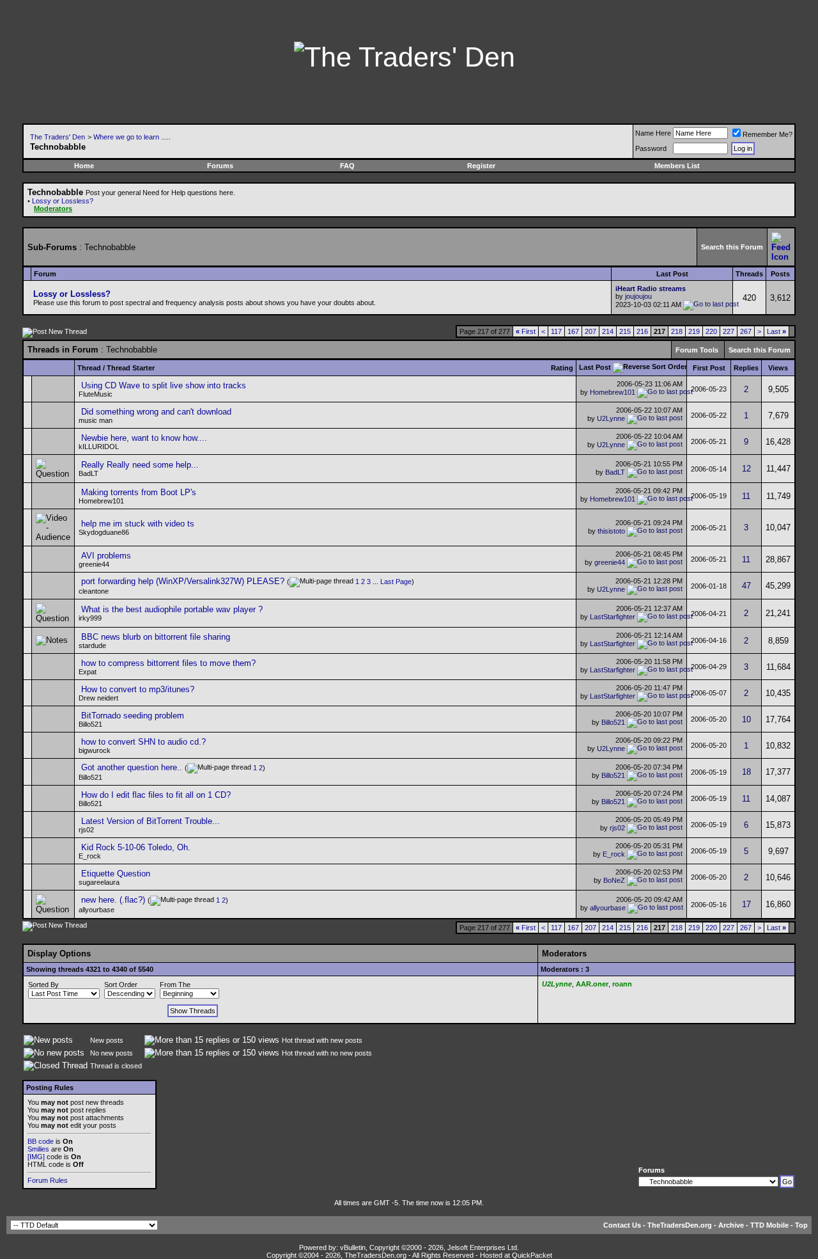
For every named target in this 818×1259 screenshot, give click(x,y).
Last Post (595, 367)
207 (590, 331)
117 (556, 331)
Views (778, 368)
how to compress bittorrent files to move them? (168, 663)
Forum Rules (47, 1180)
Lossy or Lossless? (62, 201)
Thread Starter (131, 368)
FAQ (347, 166)
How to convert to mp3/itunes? (137, 689)
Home (84, 166)
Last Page (396, 581)
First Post (709, 368)
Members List (677, 166)
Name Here (653, 133)
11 (746, 496)
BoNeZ (614, 880)
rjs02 (86, 830)
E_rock (90, 856)
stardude (92, 645)
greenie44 (94, 564)
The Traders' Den (57, 137)
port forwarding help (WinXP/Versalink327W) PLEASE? (182, 581)
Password (651, 148)
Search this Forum (732, 247)
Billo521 (613, 722)
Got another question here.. (131, 767)
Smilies (38, 1149)
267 (746, 331)
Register (481, 166)
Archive (731, 1225)
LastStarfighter (612, 617)
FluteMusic (95, 394)
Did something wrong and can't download (156, 411)
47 (746, 585)
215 (625, 331)
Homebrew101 (612, 392)
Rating (562, 368)
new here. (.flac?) (113, 900)
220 (711, 331)
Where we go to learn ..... (132, 137)
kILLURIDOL (99, 446)
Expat (87, 672)
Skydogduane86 (104, 532)
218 (677, 331)
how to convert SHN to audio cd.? (143, 742)
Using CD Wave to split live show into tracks (163, 385)
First (526, 331)
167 (573, 331)
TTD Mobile (769, 1225)
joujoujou (638, 296)
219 (694, 331)
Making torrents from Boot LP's (138, 492)
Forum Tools (696, 350)
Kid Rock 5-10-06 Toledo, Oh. (135, 847)
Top (801, 1225)
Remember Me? (767, 134)
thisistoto (611, 530)
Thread (89, 368)
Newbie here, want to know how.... (144, 438)
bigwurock (95, 750)
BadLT (88, 473)
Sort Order (120, 984)
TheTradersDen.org (679, 1225)
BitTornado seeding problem (132, 715)
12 (746, 468)
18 (746, 772)
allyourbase (608, 908)
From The (175, 984)
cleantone (94, 591)
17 (746, 904)
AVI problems (106, 555)
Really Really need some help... (140, 465)
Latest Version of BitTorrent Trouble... (150, 821)
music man (95, 420)
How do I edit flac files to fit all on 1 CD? (156, 795)
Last (776, 331)
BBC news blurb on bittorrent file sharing (155, 637)
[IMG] (36, 1156)
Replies (746, 368)
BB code (40, 1141)
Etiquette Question (115, 873)
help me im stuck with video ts (137, 523)
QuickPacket (532, 1255)
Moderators (53, 208)
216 (642, 331)
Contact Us (622, 1225)
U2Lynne (611, 418)
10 (746, 719)
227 (728, 331)
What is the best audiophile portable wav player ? (172, 609)
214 (608, 331)
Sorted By (43, 984)
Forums (220, 166)
